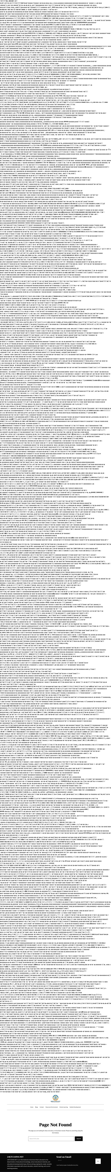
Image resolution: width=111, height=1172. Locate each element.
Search (79, 1139)
